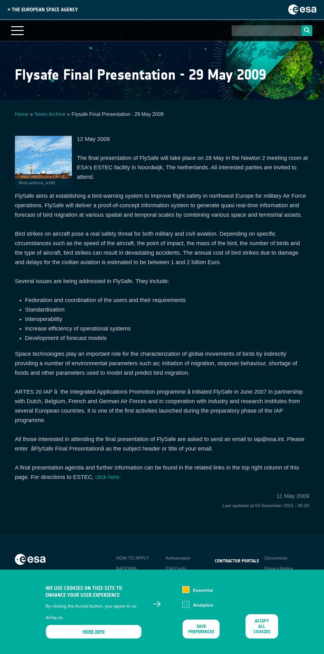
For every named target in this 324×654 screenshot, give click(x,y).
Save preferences (201, 629)
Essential (203, 590)
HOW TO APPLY (132, 557)
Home (21, 114)
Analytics (203, 605)
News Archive (49, 114)
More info (94, 631)
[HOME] (30, 558)
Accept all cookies (261, 626)
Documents (276, 557)
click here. (108, 477)
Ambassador (178, 557)
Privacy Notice (279, 568)
